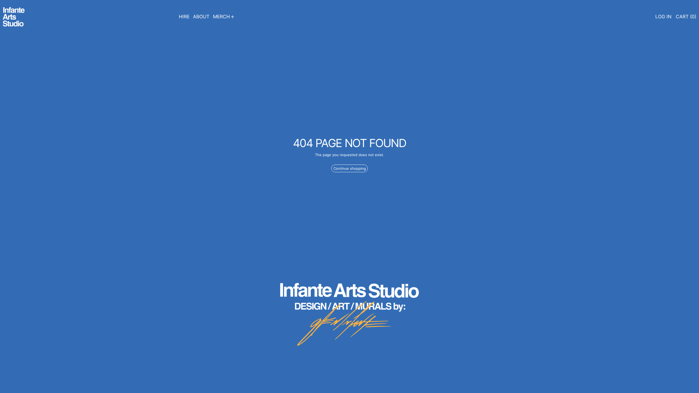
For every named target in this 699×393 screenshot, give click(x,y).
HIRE (184, 16)
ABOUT (201, 16)
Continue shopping (349, 168)
